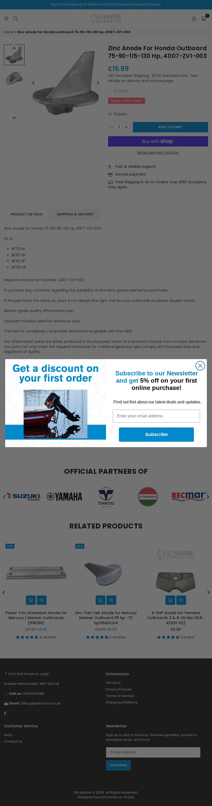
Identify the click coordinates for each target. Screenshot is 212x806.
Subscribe (156, 434)
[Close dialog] (200, 365)
